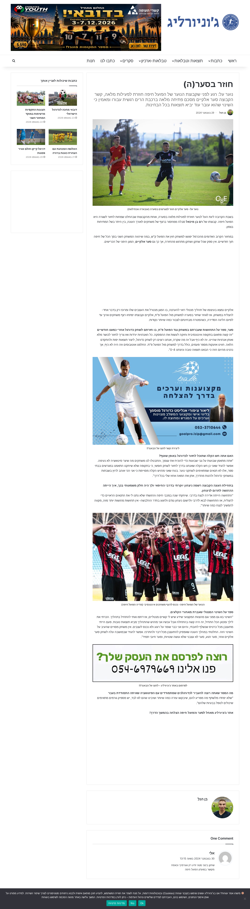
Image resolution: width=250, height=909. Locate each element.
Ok (142, 903)
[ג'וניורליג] (203, 22)
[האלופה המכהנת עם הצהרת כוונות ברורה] (63, 137)
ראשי (232, 60)
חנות (91, 60)
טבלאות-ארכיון (154, 60)
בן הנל (222, 112)
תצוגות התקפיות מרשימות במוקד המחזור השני (35, 113)
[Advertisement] (163, 276)
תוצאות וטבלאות (188, 60)
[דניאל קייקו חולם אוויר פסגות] (31, 137)
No (132, 903)
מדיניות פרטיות (116, 903)
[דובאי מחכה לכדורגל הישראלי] (63, 98)
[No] (245, 899)
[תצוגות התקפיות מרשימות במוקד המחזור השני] (31, 98)
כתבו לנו (107, 60)
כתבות (216, 60)
